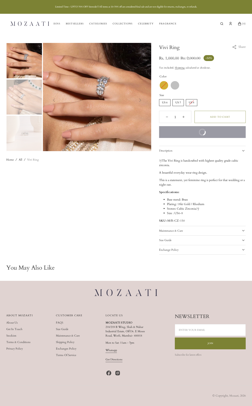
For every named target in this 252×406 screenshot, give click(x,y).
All (20, 160)
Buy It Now (185, 130)
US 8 (191, 101)
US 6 (165, 101)
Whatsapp (111, 350)
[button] (221, 23)
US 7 (178, 101)
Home (10, 160)
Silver (175, 85)
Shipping (180, 67)
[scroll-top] (243, 397)
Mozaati (234, 396)
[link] (126, 293)
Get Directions (114, 359)
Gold (164, 85)
